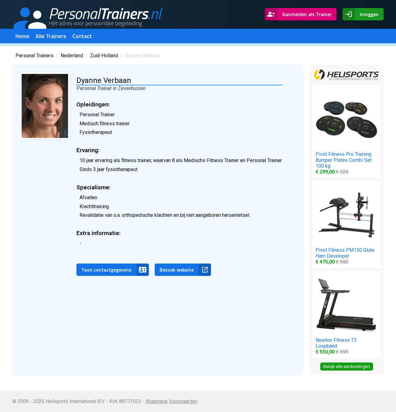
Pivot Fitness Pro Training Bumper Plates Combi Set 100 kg (344, 163)
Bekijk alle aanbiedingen (346, 366)
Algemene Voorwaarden (171, 401)
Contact (82, 36)
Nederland (72, 55)
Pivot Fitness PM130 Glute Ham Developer (345, 256)
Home (22, 36)
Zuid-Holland (104, 55)
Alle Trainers (51, 36)
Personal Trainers (34, 55)
